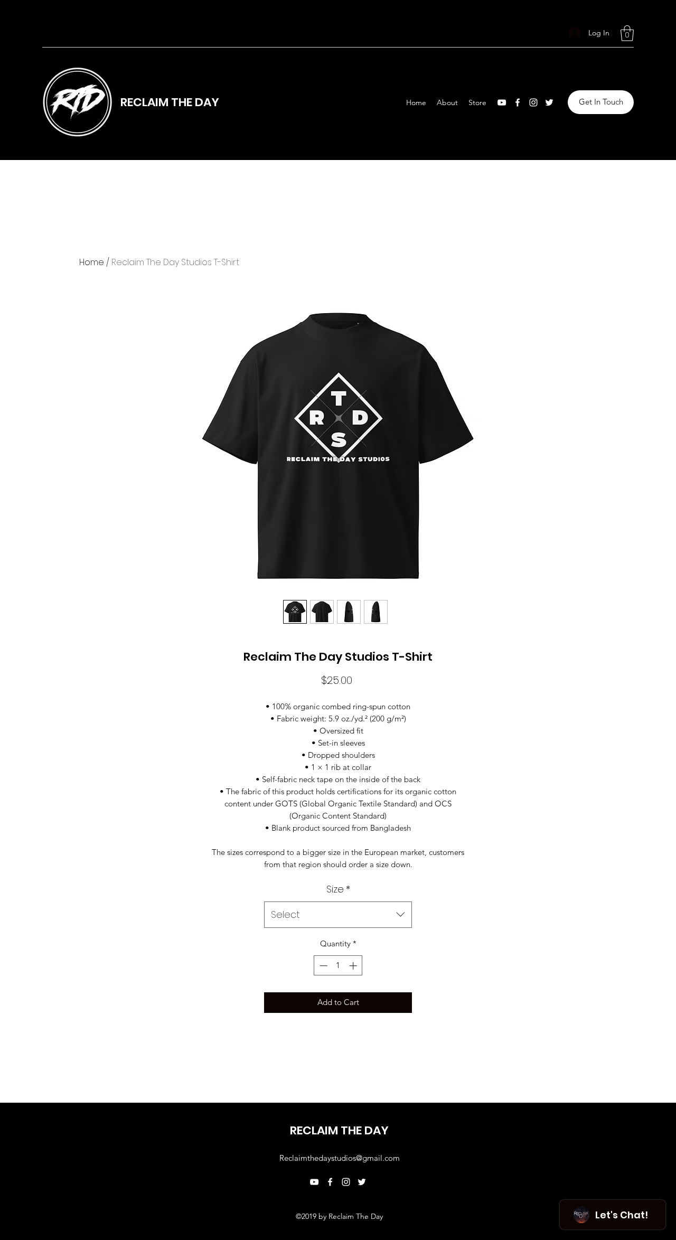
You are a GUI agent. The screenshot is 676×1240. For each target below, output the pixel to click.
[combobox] (338, 914)
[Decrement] (322, 965)
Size (338, 889)
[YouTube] (501, 102)
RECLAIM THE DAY (169, 102)
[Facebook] (517, 102)
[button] (627, 33)
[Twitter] (549, 102)
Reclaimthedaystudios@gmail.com (339, 1158)
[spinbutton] (338, 965)
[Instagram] (533, 102)
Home (91, 262)
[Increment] (354, 965)
